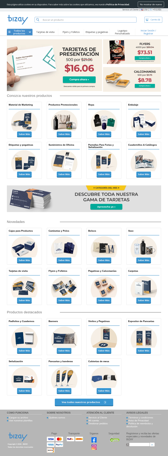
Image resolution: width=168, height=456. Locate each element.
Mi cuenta (93, 420)
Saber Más (24, 134)
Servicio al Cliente (130, 9)
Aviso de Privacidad (138, 420)
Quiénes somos (56, 417)
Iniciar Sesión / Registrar (148, 32)
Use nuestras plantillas (20, 420)
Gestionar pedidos (98, 423)
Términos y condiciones (140, 417)
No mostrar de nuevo (151, 4)
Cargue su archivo (18, 417)
